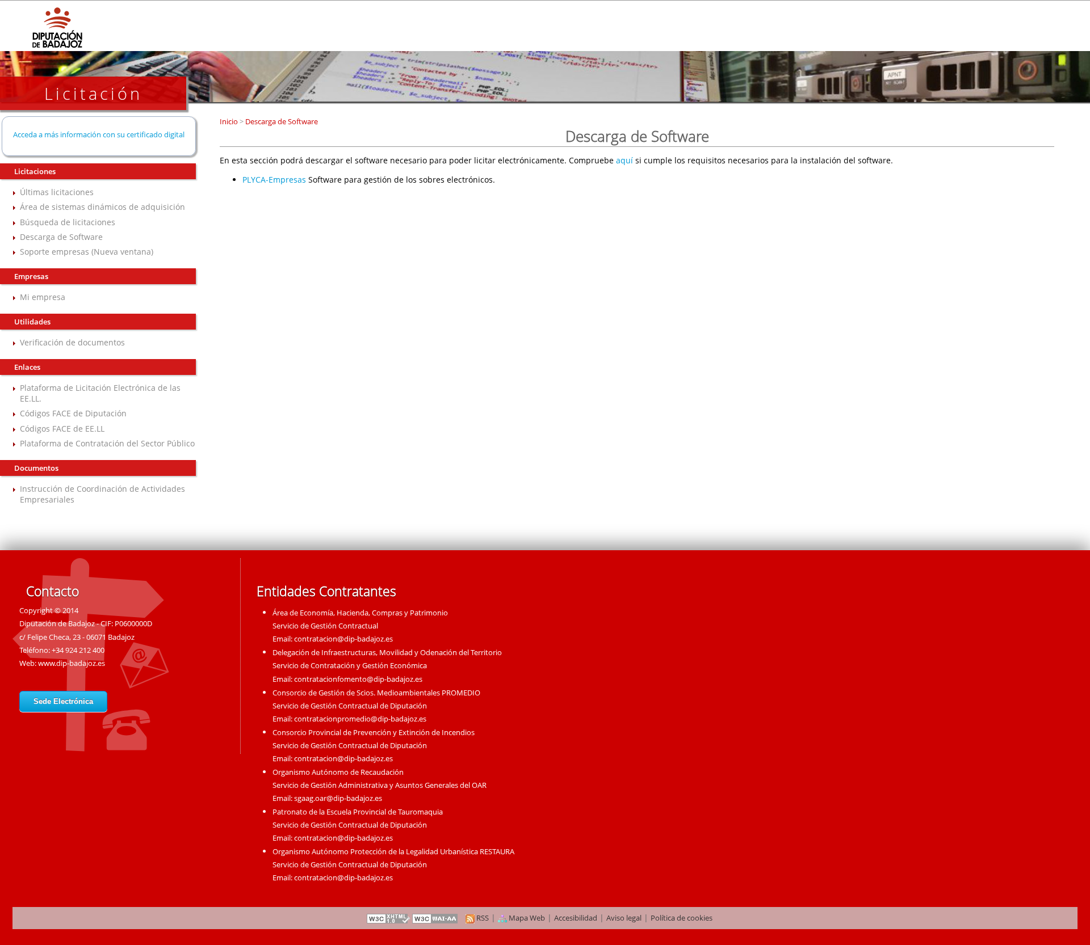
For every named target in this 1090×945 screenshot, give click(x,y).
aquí (624, 160)
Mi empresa (42, 297)
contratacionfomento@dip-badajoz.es (358, 679)
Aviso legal (624, 918)
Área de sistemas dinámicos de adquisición (102, 206)
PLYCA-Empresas (274, 179)
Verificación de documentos (72, 342)
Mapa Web (526, 918)
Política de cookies (681, 918)
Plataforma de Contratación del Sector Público (107, 443)
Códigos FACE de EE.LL (62, 428)
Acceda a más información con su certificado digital (99, 134)
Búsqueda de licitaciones (67, 222)
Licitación (93, 93)
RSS (482, 918)
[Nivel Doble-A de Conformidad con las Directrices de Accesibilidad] (435, 918)
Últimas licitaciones (57, 192)
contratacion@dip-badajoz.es (343, 639)
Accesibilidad (575, 918)
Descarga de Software (61, 236)
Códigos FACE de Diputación (73, 413)
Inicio (230, 121)
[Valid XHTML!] (388, 918)
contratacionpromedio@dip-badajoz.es (360, 719)
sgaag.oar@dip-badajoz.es (338, 798)
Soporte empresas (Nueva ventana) (86, 251)
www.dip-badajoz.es (71, 663)
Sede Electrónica (63, 701)
